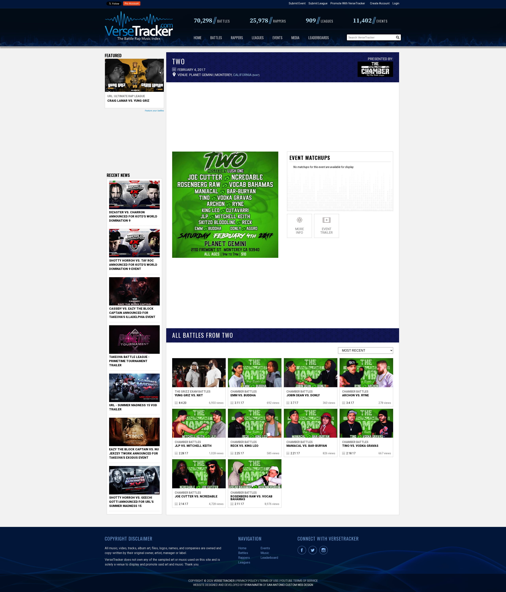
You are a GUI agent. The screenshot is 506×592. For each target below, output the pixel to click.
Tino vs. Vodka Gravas (360, 446)
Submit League (318, 3)
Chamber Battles (243, 391)
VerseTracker (224, 580)
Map (256, 75)
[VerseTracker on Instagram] (324, 553)
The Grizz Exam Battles (193, 391)
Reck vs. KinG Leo (244, 446)
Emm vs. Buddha (243, 395)
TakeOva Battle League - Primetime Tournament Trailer (129, 361)
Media (295, 37)
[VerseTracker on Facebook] (302, 553)
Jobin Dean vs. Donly (303, 395)
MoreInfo (299, 230)
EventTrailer (326, 230)
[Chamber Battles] (375, 76)
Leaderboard (269, 558)
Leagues (258, 37)
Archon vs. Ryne (355, 395)
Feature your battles (154, 110)
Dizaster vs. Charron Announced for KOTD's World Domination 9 (133, 216)
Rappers (237, 37)
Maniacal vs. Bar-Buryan (306, 446)
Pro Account (132, 3)
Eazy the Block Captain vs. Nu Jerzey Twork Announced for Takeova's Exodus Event (134, 453)
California (242, 75)
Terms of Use (268, 580)
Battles (216, 37)
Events (277, 37)
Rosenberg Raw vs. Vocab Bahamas (251, 498)
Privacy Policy (247, 580)
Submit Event (297, 3)
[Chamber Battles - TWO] (225, 256)
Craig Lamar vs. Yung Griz (128, 100)
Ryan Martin (253, 584)
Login (396, 3)
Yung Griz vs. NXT (189, 395)
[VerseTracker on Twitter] (313, 553)
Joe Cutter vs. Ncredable (196, 496)
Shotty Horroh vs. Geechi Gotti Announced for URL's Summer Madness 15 (131, 502)
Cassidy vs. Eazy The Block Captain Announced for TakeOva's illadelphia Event (132, 313)
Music (265, 553)
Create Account (380, 3)
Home (197, 37)
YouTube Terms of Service (299, 580)
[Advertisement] (283, 114)
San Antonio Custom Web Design (290, 584)
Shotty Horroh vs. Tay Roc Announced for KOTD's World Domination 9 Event (133, 265)
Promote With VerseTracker (347, 3)
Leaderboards (318, 37)
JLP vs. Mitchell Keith (193, 446)
